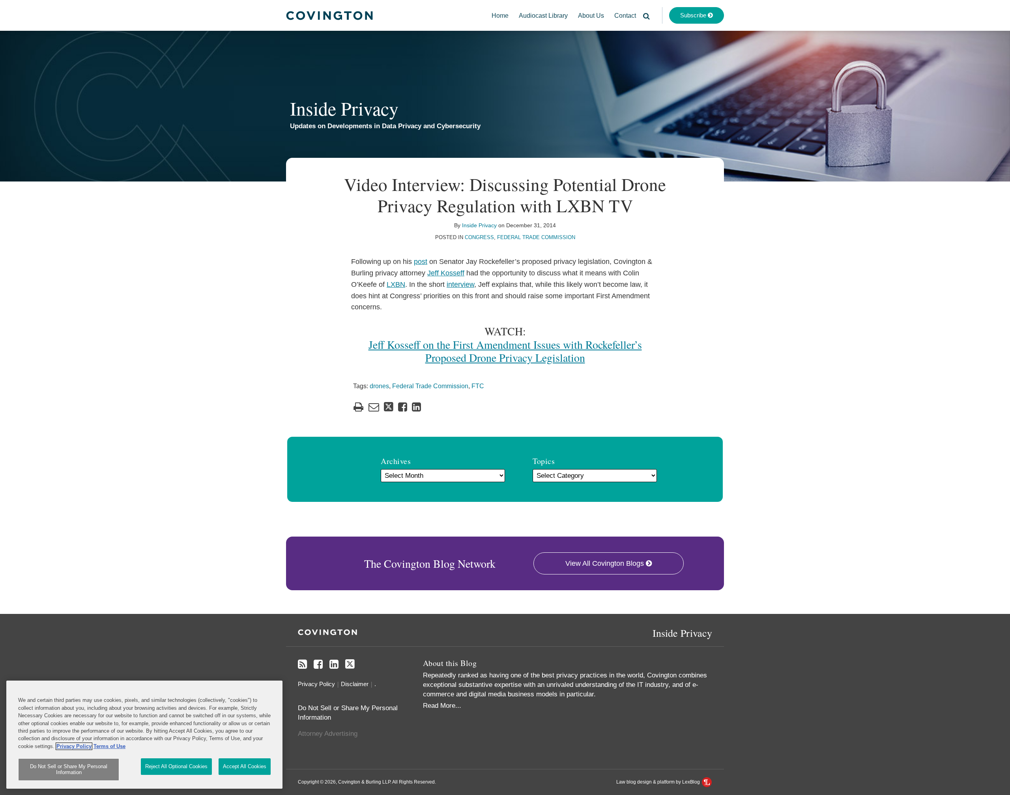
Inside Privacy (344, 108)
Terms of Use (109, 746)
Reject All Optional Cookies (176, 766)
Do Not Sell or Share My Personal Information (68, 769)
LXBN (396, 284)
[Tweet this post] (388, 407)
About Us (591, 15)
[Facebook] (318, 664)
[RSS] (302, 664)
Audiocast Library (543, 15)
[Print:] (358, 407)
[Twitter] (350, 664)
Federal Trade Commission (536, 237)
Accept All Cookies (244, 766)
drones (379, 386)
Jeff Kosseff (445, 273)
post (420, 262)
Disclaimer (354, 684)
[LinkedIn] (334, 664)
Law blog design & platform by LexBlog (658, 782)
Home (500, 15)
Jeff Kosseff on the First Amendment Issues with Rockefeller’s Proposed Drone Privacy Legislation (505, 351)
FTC (477, 386)
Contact (625, 15)
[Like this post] (402, 407)
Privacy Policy (316, 684)
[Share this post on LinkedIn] (416, 407)
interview (460, 284)
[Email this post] (373, 407)
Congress (479, 237)
